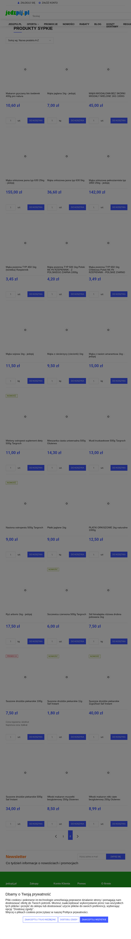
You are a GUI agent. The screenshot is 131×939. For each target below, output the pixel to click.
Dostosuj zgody (68, 919)
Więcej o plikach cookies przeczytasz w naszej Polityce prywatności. (46, 912)
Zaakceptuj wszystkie (94, 919)
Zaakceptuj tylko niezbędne (40, 919)
